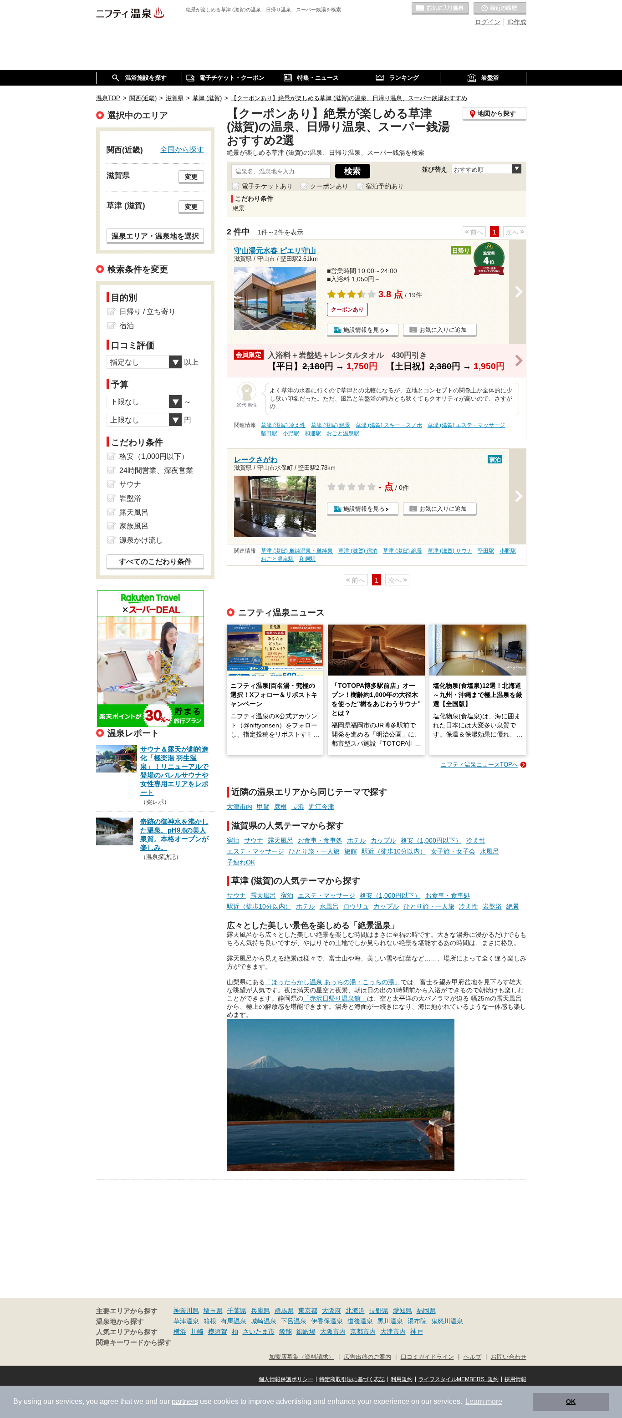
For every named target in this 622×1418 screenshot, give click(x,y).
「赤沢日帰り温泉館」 (335, 998)
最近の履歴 (500, 8)
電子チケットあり (267, 186)
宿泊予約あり (385, 186)
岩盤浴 (492, 906)
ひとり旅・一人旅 (314, 851)
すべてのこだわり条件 (155, 561)
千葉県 (236, 1310)
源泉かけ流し (141, 540)
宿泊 (233, 840)
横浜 (179, 1331)
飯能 (285, 1331)
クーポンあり (329, 186)
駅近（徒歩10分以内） (394, 851)
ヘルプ (472, 1357)
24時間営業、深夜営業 (156, 470)
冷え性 (475, 840)
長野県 (378, 1310)
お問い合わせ (508, 1357)
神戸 (416, 1331)
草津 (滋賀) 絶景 (330, 425)
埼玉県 (213, 1310)
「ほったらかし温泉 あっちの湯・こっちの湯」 (333, 982)
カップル (383, 840)
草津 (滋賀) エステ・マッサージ (466, 425)
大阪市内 (333, 1331)
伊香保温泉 (327, 1321)
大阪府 (331, 1310)
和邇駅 (313, 433)
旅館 (350, 851)
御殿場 (306, 1331)
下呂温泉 (293, 1321)
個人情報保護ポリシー (286, 1379)
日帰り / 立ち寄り (147, 311)
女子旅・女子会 (453, 851)
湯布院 (417, 1321)
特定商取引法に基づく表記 (352, 1379)
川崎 (197, 1331)
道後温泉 (360, 1321)
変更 (191, 176)
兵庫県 (260, 1310)
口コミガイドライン (427, 1357)
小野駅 (291, 433)
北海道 (355, 1310)
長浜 (297, 806)
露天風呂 (280, 840)
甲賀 (263, 806)
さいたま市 (259, 1331)
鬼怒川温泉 (447, 1321)
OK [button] (571, 1401)
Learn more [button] (483, 1401)
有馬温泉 (233, 1321)
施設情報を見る (364, 329)
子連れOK (241, 862)
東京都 (307, 1310)
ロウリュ (356, 906)
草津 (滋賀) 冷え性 (283, 425)
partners (185, 1401)
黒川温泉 (390, 1321)
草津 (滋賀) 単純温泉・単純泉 (297, 551)
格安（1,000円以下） (431, 840)
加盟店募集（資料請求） (301, 1357)
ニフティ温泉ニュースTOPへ (479, 764)
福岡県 (426, 1310)
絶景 (512, 906)
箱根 (210, 1321)
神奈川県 (186, 1310)
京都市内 (363, 1331)
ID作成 (516, 21)
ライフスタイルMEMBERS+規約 (458, 1379)
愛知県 (402, 1310)
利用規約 (402, 1379)
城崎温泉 (263, 1321)
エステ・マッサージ (255, 851)
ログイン (487, 21)
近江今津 (321, 806)
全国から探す (182, 149)
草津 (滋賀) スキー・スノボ (389, 425)
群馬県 (284, 1310)
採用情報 (515, 1379)
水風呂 (489, 851)
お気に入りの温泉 (440, 8)
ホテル (356, 840)
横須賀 (217, 1331)
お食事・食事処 (320, 840)
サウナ (253, 840)
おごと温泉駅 (342, 433)
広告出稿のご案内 (367, 1357)
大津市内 (239, 806)
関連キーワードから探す (133, 1342)
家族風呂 (133, 526)
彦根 (280, 806)
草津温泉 (186, 1321)
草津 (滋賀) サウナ (450, 551)
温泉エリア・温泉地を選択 (155, 236)
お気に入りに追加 (443, 329)
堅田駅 (269, 433)
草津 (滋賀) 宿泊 (357, 551)
